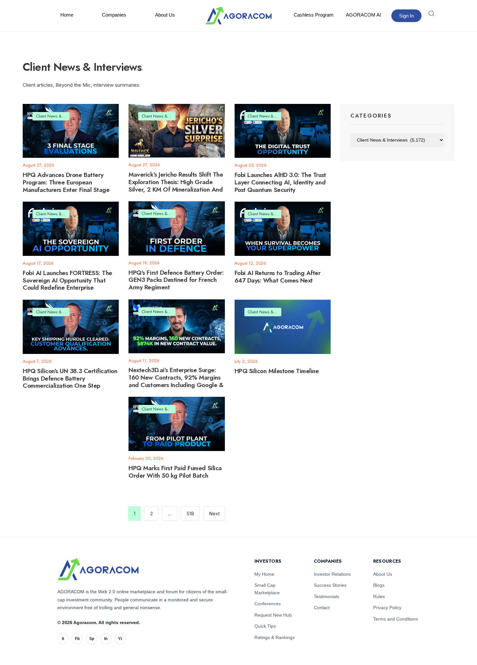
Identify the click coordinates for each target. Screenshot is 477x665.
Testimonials (326, 596)
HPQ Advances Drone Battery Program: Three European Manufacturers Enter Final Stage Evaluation (66, 185)
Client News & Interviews (58, 116)
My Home (264, 574)
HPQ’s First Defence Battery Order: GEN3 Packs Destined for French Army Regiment (176, 280)
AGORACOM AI (363, 15)
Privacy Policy (387, 607)
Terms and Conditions (395, 618)
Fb (77, 638)
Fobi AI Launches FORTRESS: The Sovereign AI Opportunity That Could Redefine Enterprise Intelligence (67, 284)
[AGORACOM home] (238, 15)
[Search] (431, 13)
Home (66, 15)
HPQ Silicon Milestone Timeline (277, 371)
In (105, 638)
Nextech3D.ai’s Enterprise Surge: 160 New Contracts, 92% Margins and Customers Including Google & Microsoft (175, 381)
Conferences (267, 603)
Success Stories (330, 585)
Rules (379, 596)
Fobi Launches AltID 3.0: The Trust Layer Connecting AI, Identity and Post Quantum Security (280, 182)
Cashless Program (314, 15)
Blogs (379, 585)
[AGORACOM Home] (98, 569)
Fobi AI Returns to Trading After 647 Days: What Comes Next (278, 277)
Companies (114, 15)
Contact (322, 607)
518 (190, 513)
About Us (165, 15)
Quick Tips (265, 626)
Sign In (406, 16)
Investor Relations (332, 574)
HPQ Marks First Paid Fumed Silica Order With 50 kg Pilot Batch (175, 472)
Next (214, 513)
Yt (120, 638)
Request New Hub (273, 615)
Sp (91, 638)
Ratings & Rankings (274, 637)
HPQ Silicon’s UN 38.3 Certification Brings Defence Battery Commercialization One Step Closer (70, 382)
